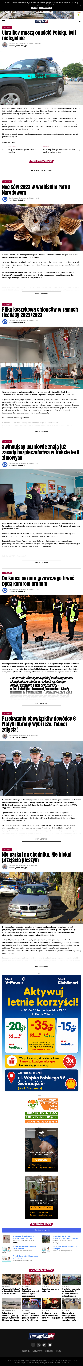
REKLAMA (58, 1351)
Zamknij (34, 8)
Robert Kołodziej (19, 200)
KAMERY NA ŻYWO (37, 1351)
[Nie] (80, 5)
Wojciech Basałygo (20, 46)
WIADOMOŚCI (49, 1351)
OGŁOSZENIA (26, 1351)
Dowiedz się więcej (45, 8)
